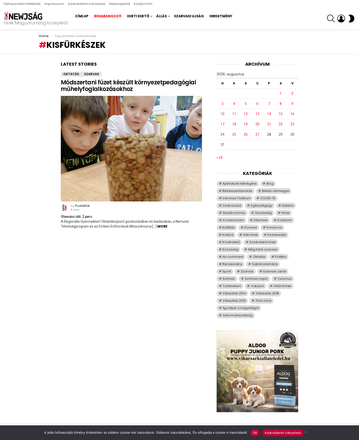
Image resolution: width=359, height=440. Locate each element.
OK (255, 433)
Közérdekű (231, 242)
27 (257, 134)
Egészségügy (261, 205)
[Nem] (305, 431)
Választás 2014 (234, 293)
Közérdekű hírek (263, 242)
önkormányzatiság (237, 315)
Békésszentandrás (237, 191)
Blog (270, 183)
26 (246, 134)
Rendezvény (232, 264)
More (162, 226)
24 (222, 134)
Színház (228, 278)
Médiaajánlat (119, 3)
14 (269, 114)
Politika (280, 256)
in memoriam (233, 220)
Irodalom (284, 220)
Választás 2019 (234, 300)
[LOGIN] (341, 18)
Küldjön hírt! (143, 3)
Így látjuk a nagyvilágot (240, 308)
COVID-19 (267, 198)
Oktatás (71, 74)
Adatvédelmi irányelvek (87, 3)
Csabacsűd (231, 205)
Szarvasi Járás (274, 271)
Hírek (285, 212)
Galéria (288, 205)
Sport (226, 271)
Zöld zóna (263, 300)
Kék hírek (250, 234)
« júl (219, 157)
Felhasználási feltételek (22, 3)
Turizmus (284, 278)
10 (222, 114)
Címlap (81, 16)
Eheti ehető (138, 16)
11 (234, 114)
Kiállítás (228, 227)
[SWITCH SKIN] (351, 18)
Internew (261, 220)
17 (222, 124)
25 (234, 134)
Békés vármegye (275, 191)
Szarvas (91, 74)
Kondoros (274, 227)
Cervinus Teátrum (236, 198)
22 (281, 124)
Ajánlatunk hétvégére (239, 183)
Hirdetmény (221, 16)
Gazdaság (263, 212)
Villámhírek (282, 286)
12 (246, 114)
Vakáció (257, 286)
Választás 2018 (267, 293)
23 (292, 124)
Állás (161, 16)
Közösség (230, 249)
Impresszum (54, 3)
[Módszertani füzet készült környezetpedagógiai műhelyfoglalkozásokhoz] (131, 149)
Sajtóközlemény (265, 264)
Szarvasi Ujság (189, 16)
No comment (232, 256)
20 (257, 124)
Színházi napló (256, 278)
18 (234, 124)
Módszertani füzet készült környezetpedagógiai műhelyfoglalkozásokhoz (128, 85)
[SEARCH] (331, 18)
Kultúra (227, 234)
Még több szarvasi (262, 249)
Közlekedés (276, 234)
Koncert (250, 227)
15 (281, 114)
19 (246, 124)
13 (257, 114)
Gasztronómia (233, 212)
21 (269, 124)
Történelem (231, 286)
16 (292, 114)
